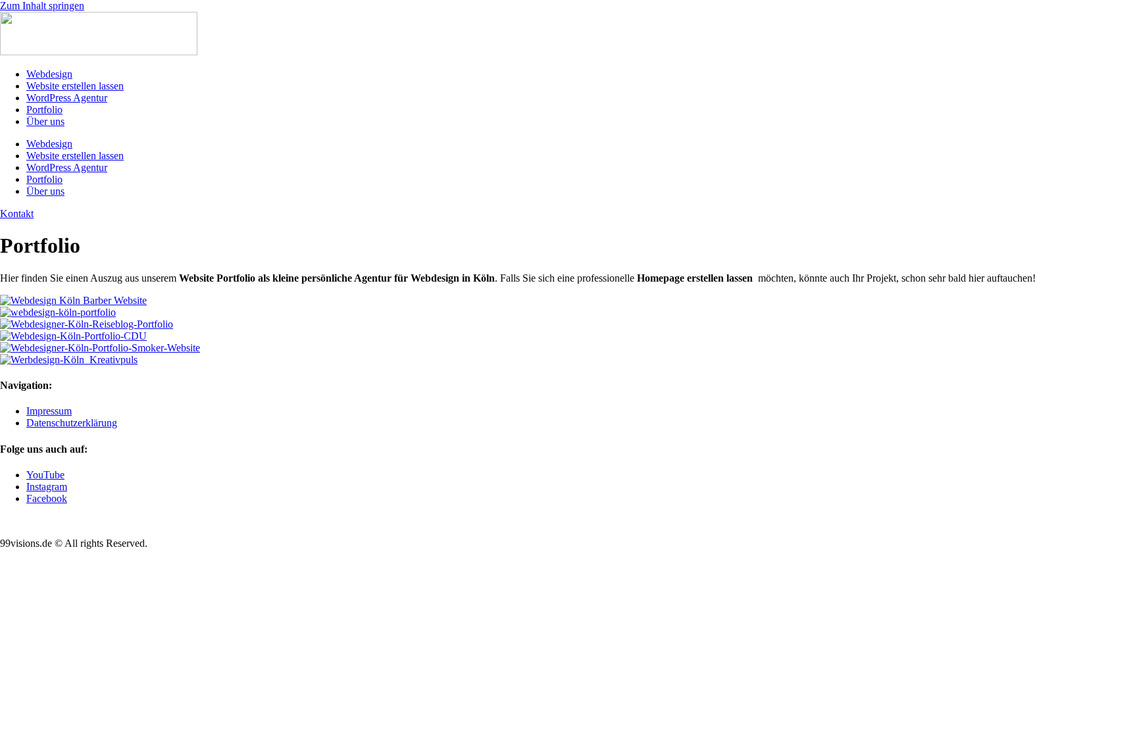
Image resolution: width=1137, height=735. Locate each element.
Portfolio (44, 109)
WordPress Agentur (66, 97)
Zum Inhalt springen (42, 5)
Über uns (45, 121)
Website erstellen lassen (75, 85)
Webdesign (49, 74)
